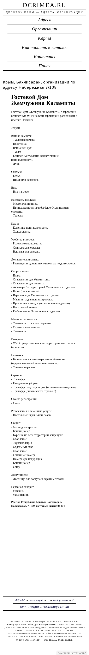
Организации (44, 28)
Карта (44, 38)
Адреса (44, 19)
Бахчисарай (36, 599)
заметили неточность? (72, 653)
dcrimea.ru (44, 5)
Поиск (44, 65)
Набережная (60, 599)
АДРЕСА (20, 599)
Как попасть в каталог (44, 47)
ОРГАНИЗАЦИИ (29, 607)
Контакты (44, 56)
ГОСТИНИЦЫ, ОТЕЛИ (56, 607)
